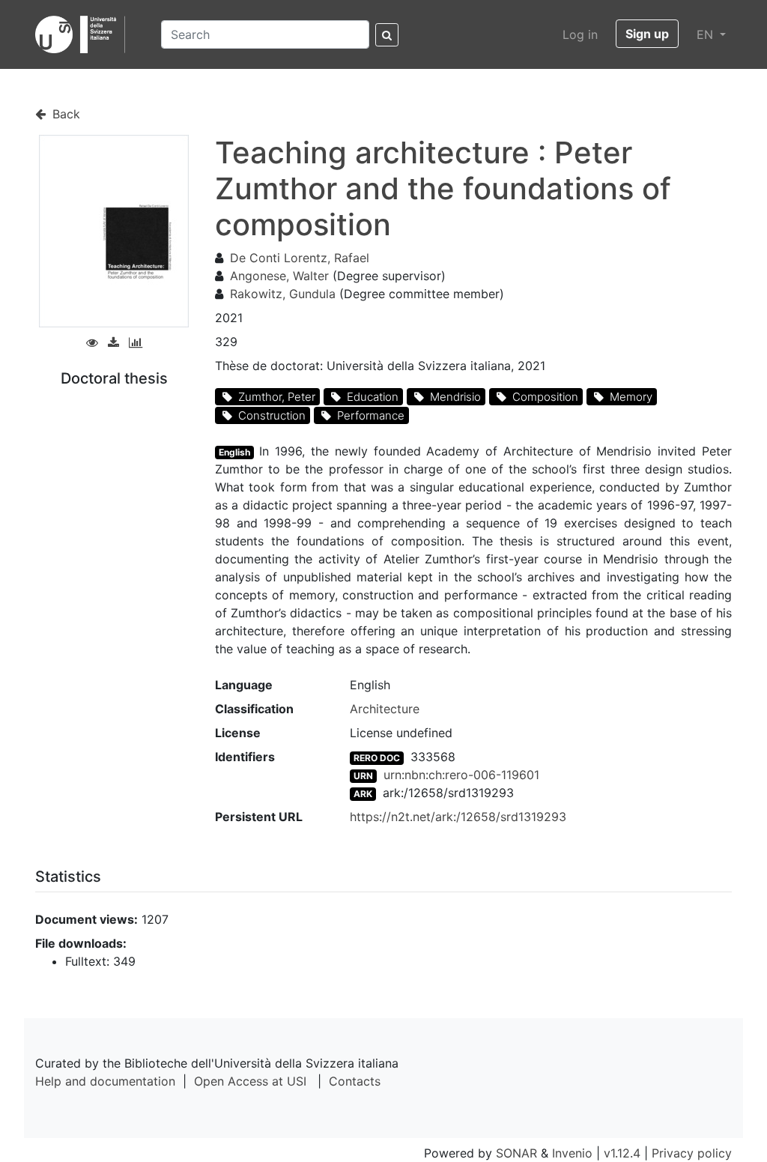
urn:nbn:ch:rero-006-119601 (461, 774)
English (234, 452)
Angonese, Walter (279, 275)
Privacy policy (692, 1153)
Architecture (384, 708)
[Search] (386, 34)
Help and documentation (105, 1081)
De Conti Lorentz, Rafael (299, 257)
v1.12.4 (622, 1153)
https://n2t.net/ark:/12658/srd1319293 (458, 816)
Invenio (572, 1153)
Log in (580, 34)
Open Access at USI (250, 1081)
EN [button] (707, 34)
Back (64, 113)
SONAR (516, 1153)
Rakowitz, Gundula (283, 293)
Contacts (355, 1081)
